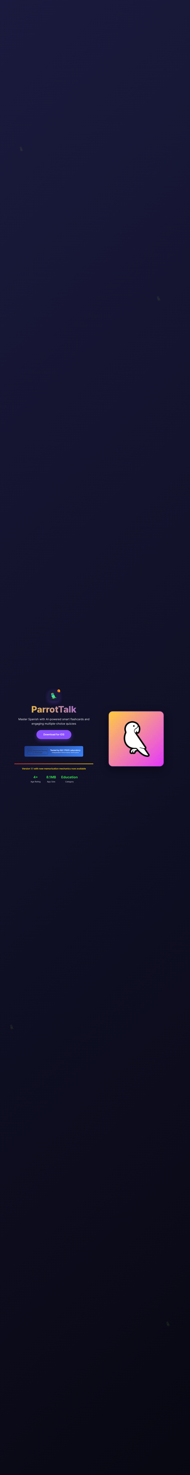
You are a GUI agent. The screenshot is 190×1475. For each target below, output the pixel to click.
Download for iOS (53, 734)
